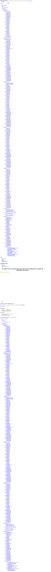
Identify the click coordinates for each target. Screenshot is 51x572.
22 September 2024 (8, 384)
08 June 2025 (7, 343)
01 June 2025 (7, 342)
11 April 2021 (8, 493)
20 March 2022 (8, 449)
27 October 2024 (8, 388)
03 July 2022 (7, 461)
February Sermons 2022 (7, 445)
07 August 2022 (8, 465)
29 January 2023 (8, 402)
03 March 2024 (8, 361)
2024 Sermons (5, 352)
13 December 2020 (8, 559)
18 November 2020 (10, 566)
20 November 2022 (8, 477)
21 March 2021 (8, 491)
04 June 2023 (7, 417)
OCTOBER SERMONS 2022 (8, 471)
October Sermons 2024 (7, 385)
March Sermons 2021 (7, 489)
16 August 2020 (8, 545)
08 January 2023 (8, 400)
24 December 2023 (8, 440)
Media (2, 320)
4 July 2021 (7, 503)
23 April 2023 (8, 412)
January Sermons (7, 399)
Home (2, 259)
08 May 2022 (7, 454)
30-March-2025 (8, 335)
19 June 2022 (7, 459)
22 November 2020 (8, 556)
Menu (1, 257)
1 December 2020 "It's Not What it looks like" (13, 568)
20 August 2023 (8, 425)
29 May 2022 (7, 456)
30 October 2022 (8, 474)
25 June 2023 (7, 419)
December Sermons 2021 (8, 520)
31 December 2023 (8, 441)
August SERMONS (7, 543)
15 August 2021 (8, 508)
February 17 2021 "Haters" (9, 528)
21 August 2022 (8, 466)
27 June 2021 (7, 502)
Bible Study (4, 323)
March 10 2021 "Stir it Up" (9, 530)
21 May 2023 (7, 415)
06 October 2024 (8, 386)
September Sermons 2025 (8, 351)
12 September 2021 (8, 511)
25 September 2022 (8, 470)
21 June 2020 (7, 539)
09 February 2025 (8, 330)
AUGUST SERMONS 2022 (8, 464)
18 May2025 (7, 340)
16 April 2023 (8, 411)
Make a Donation (2, 306)
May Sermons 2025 (7, 338)
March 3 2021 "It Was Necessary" (10, 529)
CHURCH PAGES (6, 266)
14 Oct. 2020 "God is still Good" (12, 563)
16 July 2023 (7, 422)
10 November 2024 (8, 390)
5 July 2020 (7, 541)
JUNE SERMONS (7, 537)
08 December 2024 (8, 393)
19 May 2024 (7, 369)
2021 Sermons (5, 482)
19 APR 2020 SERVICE (9, 532)
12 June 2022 (7, 458)
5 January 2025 (8, 326)
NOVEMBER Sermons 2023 (8, 434)
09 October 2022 (8, 472)
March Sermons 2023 (7, 406)
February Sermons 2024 (7, 357)
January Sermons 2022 (7, 442)
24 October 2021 (8, 515)
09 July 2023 (7, 421)
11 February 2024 (8, 358)
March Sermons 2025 (7, 332)
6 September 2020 (8, 547)
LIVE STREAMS (5, 324)
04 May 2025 (7, 339)
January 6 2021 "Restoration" (9, 524)
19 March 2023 (8, 408)
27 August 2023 (8, 426)
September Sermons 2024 (8, 381)
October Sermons (7, 550)
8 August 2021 (8, 507)
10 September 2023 (8, 428)
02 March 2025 (8, 333)
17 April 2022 (8, 452)
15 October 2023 (8, 432)
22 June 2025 (7, 344)
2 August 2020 (8, 544)
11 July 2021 (7, 504)
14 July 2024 (7, 376)
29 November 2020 (8, 557)
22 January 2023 (8, 401)
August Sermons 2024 (7, 378)
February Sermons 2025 (7, 329)
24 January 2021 (8, 485)
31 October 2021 (8, 516)
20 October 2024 (8, 387)
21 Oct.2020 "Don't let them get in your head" (13, 562)
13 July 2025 (7, 347)
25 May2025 (7, 341)
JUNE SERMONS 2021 (8, 499)
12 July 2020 (7, 542)
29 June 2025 (7, 345)
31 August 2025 (8, 350)
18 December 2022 (8, 480)
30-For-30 (6, 561)
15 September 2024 (8, 383)
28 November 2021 (8, 519)
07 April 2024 (8, 365)
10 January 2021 (8, 484)
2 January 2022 (8, 443)
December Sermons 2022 (8, 478)
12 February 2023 (8, 404)
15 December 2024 (8, 394)
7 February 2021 (8, 486)
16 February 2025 (8, 331)
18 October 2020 (8, 552)
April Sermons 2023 (7, 409)
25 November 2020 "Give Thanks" (12, 567)
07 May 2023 (7, 414)
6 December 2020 (8, 558)
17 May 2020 (7, 535)
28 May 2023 (7, 416)
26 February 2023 (8, 405)
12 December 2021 (8, 521)
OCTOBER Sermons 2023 (8, 430)
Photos (4, 321)
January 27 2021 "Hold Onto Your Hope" (11, 526)
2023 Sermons (5, 396)
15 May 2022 (7, 455)
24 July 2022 (7, 463)
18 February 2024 (8, 359)
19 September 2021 (8, 512)
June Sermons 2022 (7, 457)
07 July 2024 (7, 375)
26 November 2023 (8, 437)
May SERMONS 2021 (7, 495)
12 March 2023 (8, 407)
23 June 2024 (7, 373)
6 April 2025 (7, 336)
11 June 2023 (7, 418)
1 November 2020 (8, 554)
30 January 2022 (8, 444)
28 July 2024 (7, 377)
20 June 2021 (7, 501)
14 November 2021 (8, 518)
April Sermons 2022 (7, 450)
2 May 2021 (7, 496)
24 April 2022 (8, 453)
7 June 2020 (7, 538)
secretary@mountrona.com (6, 315)
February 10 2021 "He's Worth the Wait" (11, 527)
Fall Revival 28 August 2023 (9, 397)
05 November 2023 (8, 435)
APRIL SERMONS (7, 531)
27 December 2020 (8, 560)
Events (2, 322)
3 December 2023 (8, 438)
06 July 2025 (7, 346)
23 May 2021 (7, 498)
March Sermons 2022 (7, 447)
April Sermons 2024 (7, 364)
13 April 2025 (8, 337)
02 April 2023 (8, 410)
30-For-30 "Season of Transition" (12, 570)
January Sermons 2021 (7, 483)
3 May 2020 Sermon (8, 534)
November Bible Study (9, 564)
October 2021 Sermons (7, 513)
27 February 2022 (8, 446)
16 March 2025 (8, 334)
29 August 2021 (8, 509)
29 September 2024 (4, 263)
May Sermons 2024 (7, 367)
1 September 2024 (8, 382)
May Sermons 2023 (7, 413)
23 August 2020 (8, 546)
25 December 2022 (8, 481)
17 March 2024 (8, 362)
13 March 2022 (8, 448)
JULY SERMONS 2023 (8, 420)
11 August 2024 (8, 379)
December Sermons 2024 (8, 392)
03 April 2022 (8, 451)
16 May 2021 (7, 497)
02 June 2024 (7, 371)
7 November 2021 (8, 517)
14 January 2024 (8, 355)
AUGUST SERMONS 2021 (8, 506)
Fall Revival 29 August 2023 (9, 398)
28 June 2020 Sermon (8, 540)
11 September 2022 (8, 469)
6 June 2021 (7, 500)
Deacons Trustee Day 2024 (8, 353)
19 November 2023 (8, 436)
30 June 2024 (7, 374)
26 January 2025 (8, 328)
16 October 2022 (8, 473)
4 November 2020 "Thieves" (11, 565)
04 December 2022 (8, 479)
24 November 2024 (8, 391)
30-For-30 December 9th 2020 (11, 569)
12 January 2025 (8, 327)
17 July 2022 (7, 462)
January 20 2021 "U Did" (9, 525)
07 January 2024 (8, 354)
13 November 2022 (8, 476)
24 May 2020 (7, 536)
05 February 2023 (8, 403)
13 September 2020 (8, 548)
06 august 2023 (8, 424)
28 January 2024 (8, 356)
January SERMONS (7, 523)
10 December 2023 (8, 439)
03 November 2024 (8, 389)
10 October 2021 (8, 514)
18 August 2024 (8, 380)
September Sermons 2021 (8, 510)
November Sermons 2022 (8, 475)
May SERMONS (7, 533)
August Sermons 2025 (7, 349)
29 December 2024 (8, 395)
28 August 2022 (8, 467)
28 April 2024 (8, 366)
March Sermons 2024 (7, 360)
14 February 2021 (8, 487)
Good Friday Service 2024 (9, 363)
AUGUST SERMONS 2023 (8, 423)
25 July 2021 (7, 505)
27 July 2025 (7, 348)
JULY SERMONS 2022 (8, 460)
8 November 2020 (8, 555)
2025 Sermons (5, 325)
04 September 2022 (8, 468)
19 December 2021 (8, 522)
